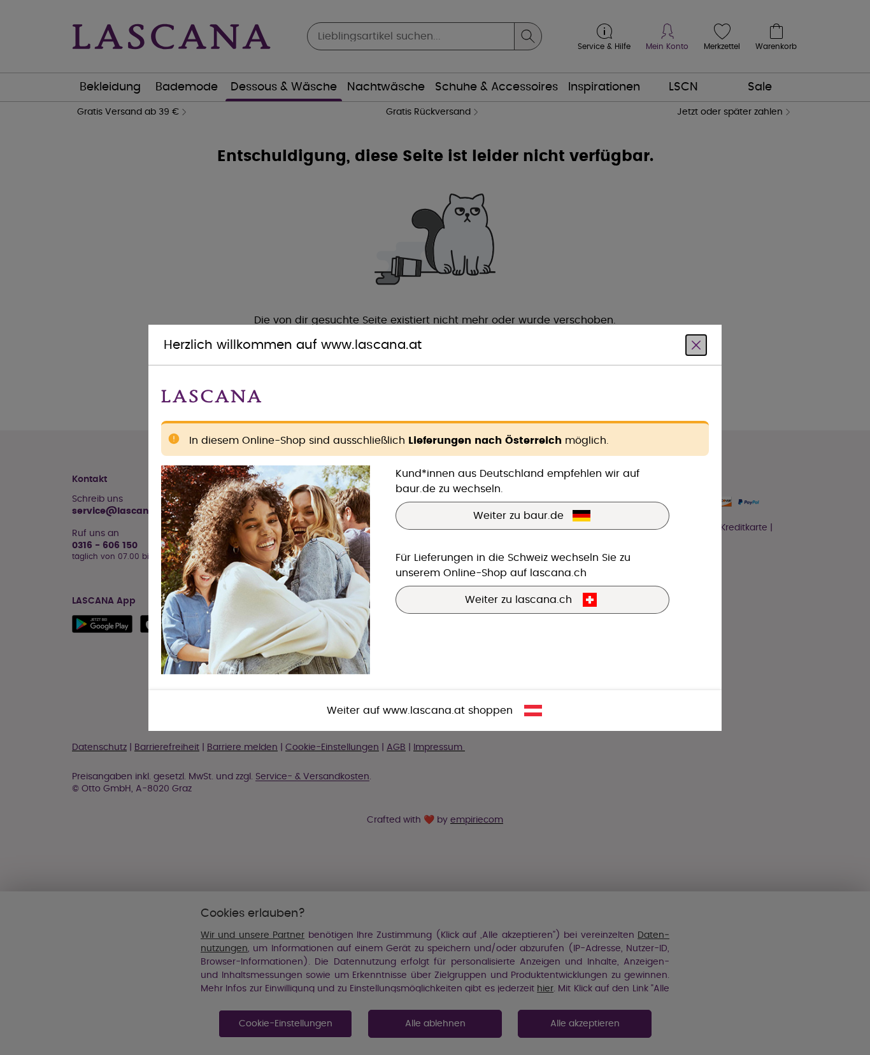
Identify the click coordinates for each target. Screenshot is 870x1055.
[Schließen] (696, 344)
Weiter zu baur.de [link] (518, 515)
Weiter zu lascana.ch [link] (518, 599)
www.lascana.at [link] (424, 710)
